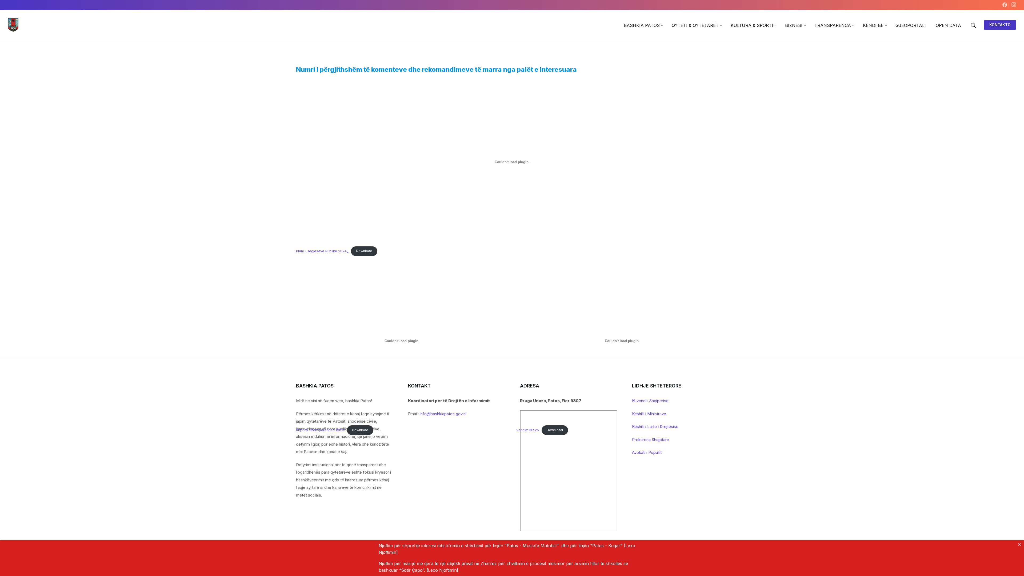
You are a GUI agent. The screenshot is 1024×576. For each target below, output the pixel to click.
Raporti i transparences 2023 (320, 430)
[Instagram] (1013, 5)
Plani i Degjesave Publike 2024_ (322, 251)
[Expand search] (973, 25)
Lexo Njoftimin (442, 570)
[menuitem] (642, 25)
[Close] (1019, 544)
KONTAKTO (1000, 24)
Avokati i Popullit (647, 452)
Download (364, 251)
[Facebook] (1005, 5)
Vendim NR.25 (527, 430)
